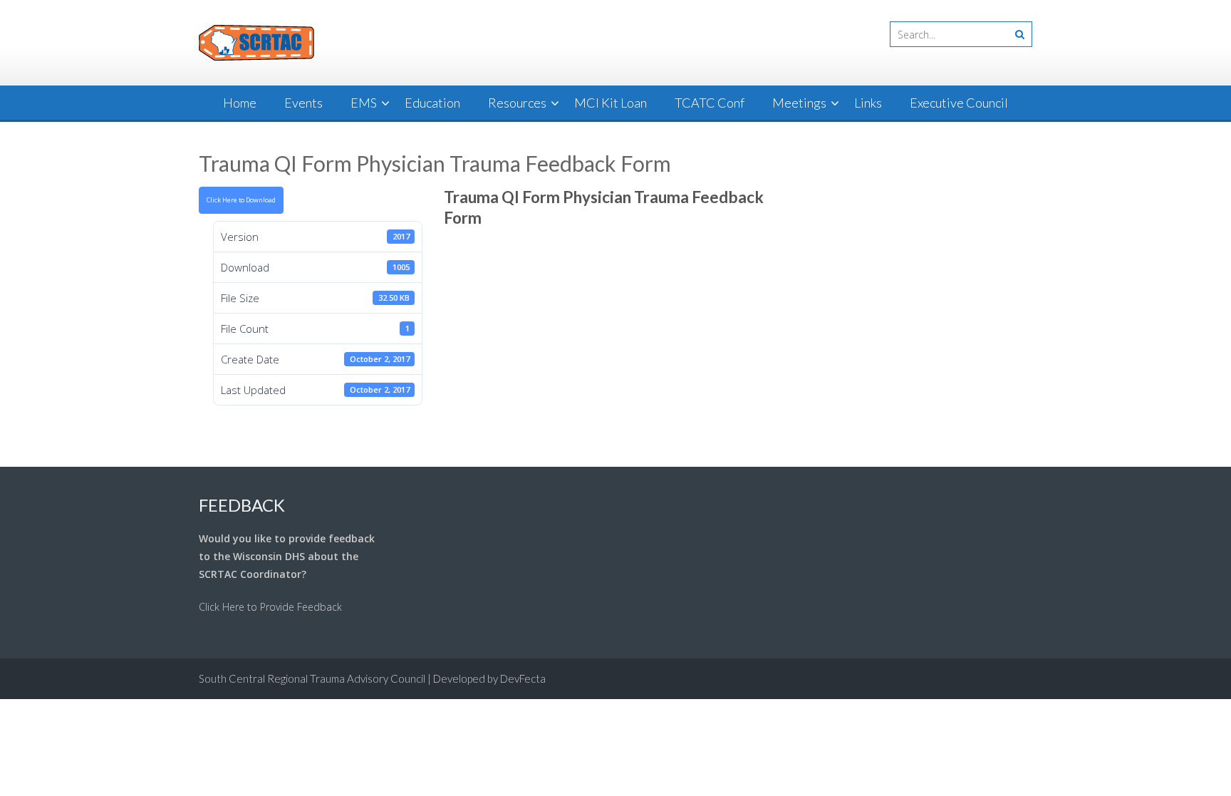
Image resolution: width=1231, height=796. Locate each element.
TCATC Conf (709, 102)
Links (868, 102)
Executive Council (959, 102)
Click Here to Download (241, 200)
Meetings (799, 102)
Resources (517, 102)
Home (239, 102)
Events (303, 102)
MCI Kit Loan (610, 102)
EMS (363, 102)
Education (432, 102)
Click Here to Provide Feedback (270, 607)
